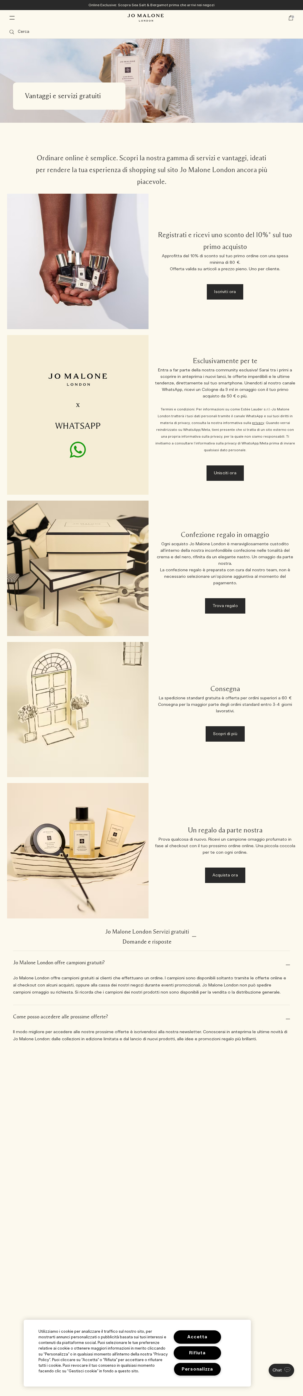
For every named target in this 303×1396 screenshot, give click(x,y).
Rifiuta (197, 1353)
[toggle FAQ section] (194, 936)
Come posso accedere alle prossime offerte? (60, 1016)
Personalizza (197, 1369)
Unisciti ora (225, 473)
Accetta (197, 1337)
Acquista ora (225, 875)
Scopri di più (225, 734)
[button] (281, 1370)
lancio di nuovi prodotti (152, 1039)
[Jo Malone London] (146, 18)
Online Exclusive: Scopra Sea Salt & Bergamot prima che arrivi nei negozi (151, 5)
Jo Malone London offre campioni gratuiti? (59, 962)
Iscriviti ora (225, 292)
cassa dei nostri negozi (121, 985)
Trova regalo (225, 606)
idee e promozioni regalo (209, 1039)
